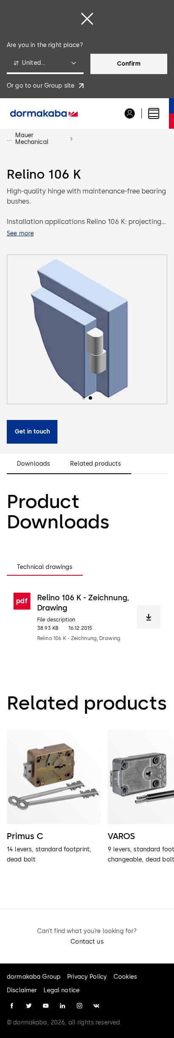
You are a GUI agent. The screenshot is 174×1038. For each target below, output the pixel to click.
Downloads (33, 464)
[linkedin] (62, 1006)
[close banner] (87, 18)
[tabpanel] (87, 617)
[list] (87, 807)
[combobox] (45, 64)
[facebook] (12, 1006)
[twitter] (29, 1006)
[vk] (96, 1006)
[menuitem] (44, 113)
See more (20, 233)
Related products (95, 464)
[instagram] (79, 1006)
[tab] (45, 567)
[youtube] (46, 1006)
